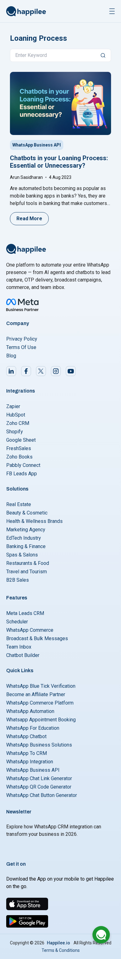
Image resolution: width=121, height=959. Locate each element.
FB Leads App (21, 474)
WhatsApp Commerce (29, 630)
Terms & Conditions (61, 950)
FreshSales (18, 448)
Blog (11, 356)
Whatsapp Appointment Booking (41, 720)
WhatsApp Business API (36, 144)
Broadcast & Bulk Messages (37, 638)
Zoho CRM (17, 423)
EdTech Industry (23, 538)
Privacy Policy (21, 339)
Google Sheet (21, 440)
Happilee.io (58, 942)
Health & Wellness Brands (34, 521)
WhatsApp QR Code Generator (38, 787)
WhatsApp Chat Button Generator (41, 795)
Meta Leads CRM (25, 613)
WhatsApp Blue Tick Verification (40, 686)
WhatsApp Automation (30, 711)
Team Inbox (18, 647)
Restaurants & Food (27, 563)
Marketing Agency (25, 530)
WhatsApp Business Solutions (39, 745)
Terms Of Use (21, 347)
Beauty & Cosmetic (26, 513)
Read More (29, 218)
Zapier (13, 406)
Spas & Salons (22, 555)
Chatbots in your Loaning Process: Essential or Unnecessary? (59, 161)
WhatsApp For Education (32, 728)
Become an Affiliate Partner (35, 694)
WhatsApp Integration (29, 762)
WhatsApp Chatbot (26, 736)
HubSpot (15, 415)
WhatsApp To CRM (26, 753)
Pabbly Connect (23, 465)
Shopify (14, 432)
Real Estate (18, 504)
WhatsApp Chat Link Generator (39, 778)
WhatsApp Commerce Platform (40, 703)
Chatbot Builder (22, 655)
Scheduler (17, 622)
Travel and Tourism (26, 572)
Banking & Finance (26, 546)
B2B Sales (17, 580)
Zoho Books (19, 457)
